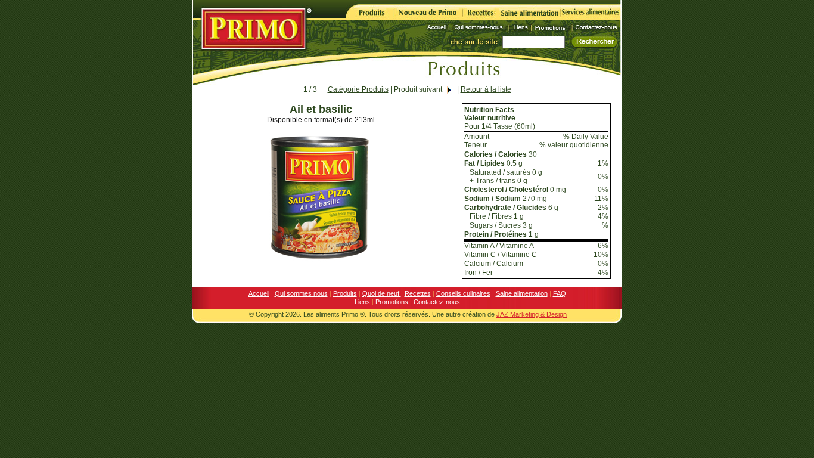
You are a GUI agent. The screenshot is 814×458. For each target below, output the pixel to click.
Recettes (418, 293)
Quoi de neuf (381, 293)
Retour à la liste (486, 89)
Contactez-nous (437, 301)
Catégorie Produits (358, 89)
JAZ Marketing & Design (531, 314)
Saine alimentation (522, 293)
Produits (345, 293)
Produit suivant (418, 89)
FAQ (559, 293)
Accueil (258, 293)
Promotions (391, 301)
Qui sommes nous (301, 293)
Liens (362, 301)
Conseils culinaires (463, 293)
